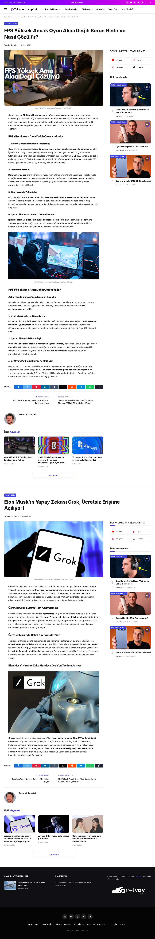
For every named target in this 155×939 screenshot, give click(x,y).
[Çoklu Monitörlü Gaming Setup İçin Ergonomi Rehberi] (19, 445)
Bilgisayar (86, 9)
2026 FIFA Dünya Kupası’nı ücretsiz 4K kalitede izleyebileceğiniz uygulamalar (52, 460)
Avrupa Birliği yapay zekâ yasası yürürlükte (53, 837)
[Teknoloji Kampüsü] (24, 9)
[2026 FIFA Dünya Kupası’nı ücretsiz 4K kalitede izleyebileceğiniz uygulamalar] (53, 445)
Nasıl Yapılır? (127, 9)
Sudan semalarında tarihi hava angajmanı (31, 883)
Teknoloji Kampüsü (10, 45)
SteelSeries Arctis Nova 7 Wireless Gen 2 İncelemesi (132, 111)
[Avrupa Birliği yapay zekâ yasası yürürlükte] (53, 824)
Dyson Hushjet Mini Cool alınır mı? (132, 146)
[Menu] (5, 9)
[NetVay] (128, 890)
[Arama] (147, 2)
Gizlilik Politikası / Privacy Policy (90, 924)
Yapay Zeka (113, 9)
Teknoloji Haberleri (53, 9)
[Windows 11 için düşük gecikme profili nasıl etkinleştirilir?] (87, 445)
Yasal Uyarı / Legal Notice (40, 924)
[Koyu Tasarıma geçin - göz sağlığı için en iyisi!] (150, 2)
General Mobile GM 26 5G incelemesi (133, 181)
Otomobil (100, 9)
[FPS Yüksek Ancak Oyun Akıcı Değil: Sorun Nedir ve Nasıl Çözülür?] (53, 78)
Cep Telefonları (71, 9)
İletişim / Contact (118, 924)
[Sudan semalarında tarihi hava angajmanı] (10, 885)
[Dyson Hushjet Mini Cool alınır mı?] (130, 131)
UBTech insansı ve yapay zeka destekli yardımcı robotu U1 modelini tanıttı (86, 839)
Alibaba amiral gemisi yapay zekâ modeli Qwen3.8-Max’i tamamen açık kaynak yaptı (17, 839)
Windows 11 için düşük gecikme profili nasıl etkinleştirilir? (87, 458)
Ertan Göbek (120, 150)
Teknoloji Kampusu (10, 17)
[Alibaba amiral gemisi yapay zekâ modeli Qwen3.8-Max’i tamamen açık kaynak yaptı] (19, 824)
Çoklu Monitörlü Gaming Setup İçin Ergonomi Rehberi (18, 458)
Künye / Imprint (63, 924)
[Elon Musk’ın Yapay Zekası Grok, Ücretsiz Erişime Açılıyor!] (53, 549)
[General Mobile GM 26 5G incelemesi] (130, 166)
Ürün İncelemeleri (77, 3)
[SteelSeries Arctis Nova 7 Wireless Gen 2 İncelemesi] (130, 94)
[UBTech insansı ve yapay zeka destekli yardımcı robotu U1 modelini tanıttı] (87, 824)
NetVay (139, 876)
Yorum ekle (54, 476)
